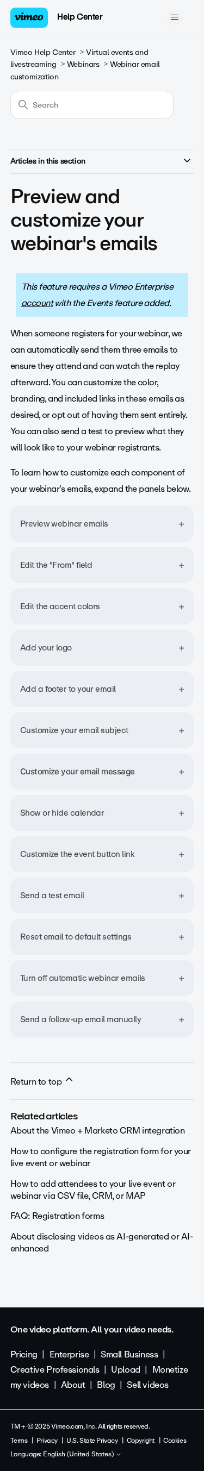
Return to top (37, 1081)
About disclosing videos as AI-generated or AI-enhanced (101, 1242)
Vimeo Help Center (43, 52)
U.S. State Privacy (92, 1440)
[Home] (29, 18)
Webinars (83, 64)
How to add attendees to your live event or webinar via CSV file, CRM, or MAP (92, 1189)
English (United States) (79, 1455)
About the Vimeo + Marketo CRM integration (97, 1130)
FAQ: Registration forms (57, 1216)
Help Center (79, 17)
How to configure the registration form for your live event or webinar (100, 1157)
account (37, 303)
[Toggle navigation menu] (174, 17)
